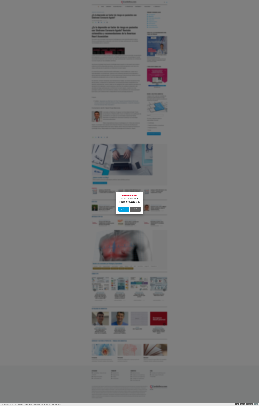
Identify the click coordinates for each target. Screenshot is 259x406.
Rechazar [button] (243, 404)
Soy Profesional (124, 209)
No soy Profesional (135, 209)
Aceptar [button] (237, 404)
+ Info (256, 404)
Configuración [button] (249, 404)
